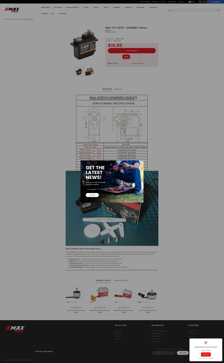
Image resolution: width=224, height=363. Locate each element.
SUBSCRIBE (92, 195)
